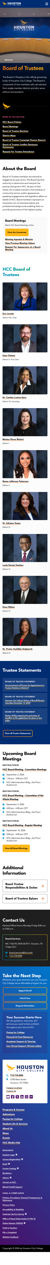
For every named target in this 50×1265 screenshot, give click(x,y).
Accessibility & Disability (13, 1209)
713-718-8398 (15, 956)
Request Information (25, 1006)
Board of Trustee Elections (15, 131)
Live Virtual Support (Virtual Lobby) (23, 1046)
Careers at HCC (10, 1182)
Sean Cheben (9, 355)
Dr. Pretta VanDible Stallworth (17, 649)
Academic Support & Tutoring (21, 1041)
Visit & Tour (25, 998)
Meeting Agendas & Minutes (19, 239)
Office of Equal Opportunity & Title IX (19, 1219)
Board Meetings (10, 126)
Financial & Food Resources (19, 1037)
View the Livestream (16, 232)
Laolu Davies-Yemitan (13, 565)
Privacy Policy (9, 1205)
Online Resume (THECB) (13, 1223)
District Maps (9, 135)
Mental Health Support (12, 1187)
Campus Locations (14, 1088)
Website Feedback (10, 1237)
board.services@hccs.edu (21, 952)
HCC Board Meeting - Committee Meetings (24, 769)
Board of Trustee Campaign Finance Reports (24, 140)
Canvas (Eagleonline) (11, 1159)
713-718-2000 (16, 1075)
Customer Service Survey (13, 1214)
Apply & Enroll (25, 991)
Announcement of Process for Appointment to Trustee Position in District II (24, 686)
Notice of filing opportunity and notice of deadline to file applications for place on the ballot (23, 718)
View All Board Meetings (16, 848)
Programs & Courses (13, 1109)
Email (5, 1164)
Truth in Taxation (10, 1228)
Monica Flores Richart (13, 439)
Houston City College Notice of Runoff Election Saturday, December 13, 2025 (24, 701)
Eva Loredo (8, 313)
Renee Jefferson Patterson (15, 481)
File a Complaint (10, 1232)
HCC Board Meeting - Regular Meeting (22, 825)
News (6, 1133)
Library (6, 1178)
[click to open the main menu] (46, 4)
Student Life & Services (15, 1123)
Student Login (9, 1155)
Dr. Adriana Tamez (12, 523)
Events (6, 1137)
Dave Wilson (9, 607)
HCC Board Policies (12, 122)
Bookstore (7, 1173)
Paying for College (15, 1032)
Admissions (9, 1114)
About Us (9, 60)
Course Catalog (9, 1169)
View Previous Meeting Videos (20, 243)
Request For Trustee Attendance (18, 151)
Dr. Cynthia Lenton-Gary (14, 397)
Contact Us (11, 1091)
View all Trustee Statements (18, 733)
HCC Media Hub (11, 1142)
